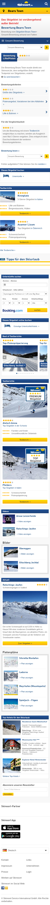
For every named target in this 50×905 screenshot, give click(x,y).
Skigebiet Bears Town (26, 32)
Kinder (15, 299)
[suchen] (46, 4)
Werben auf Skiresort (11, 878)
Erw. (4, 299)
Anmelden (8, 794)
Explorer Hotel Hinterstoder (34, 760)
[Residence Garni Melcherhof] (8, 727)
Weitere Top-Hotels (11, 776)
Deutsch (12, 850)
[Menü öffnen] (4, 4)
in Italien (39, 199)
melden (41, 164)
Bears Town (15, 11)
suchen (37, 310)
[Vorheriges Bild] (4, 357)
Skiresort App (8, 820)
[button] (13, 310)
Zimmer (25, 299)
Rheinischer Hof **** (30, 740)
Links (28, 860)
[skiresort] (25, 4)
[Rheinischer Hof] (8, 745)
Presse (4, 872)
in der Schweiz (21, 426)
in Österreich (36, 228)
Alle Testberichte (7, 250)
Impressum (6, 866)
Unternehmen (32, 866)
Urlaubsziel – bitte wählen (13, 290)
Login (28, 872)
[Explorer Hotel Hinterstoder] (8, 765)
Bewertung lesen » (10, 151)
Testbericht (34, 131)
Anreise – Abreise (10, 281)
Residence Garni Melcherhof (34, 722)
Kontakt (5, 860)
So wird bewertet (11, 77)
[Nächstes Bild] (45, 357)
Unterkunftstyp (37, 299)
